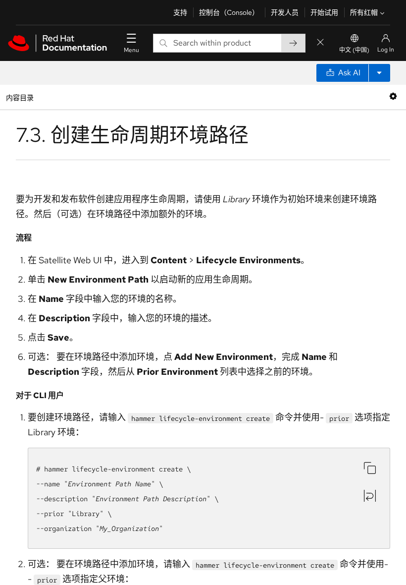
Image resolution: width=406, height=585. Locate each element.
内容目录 (19, 97)
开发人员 (285, 12)
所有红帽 (364, 12)
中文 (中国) (354, 50)
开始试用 (324, 12)
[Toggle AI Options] (379, 73)
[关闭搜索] (320, 43)
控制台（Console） (229, 12)
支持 (180, 12)
